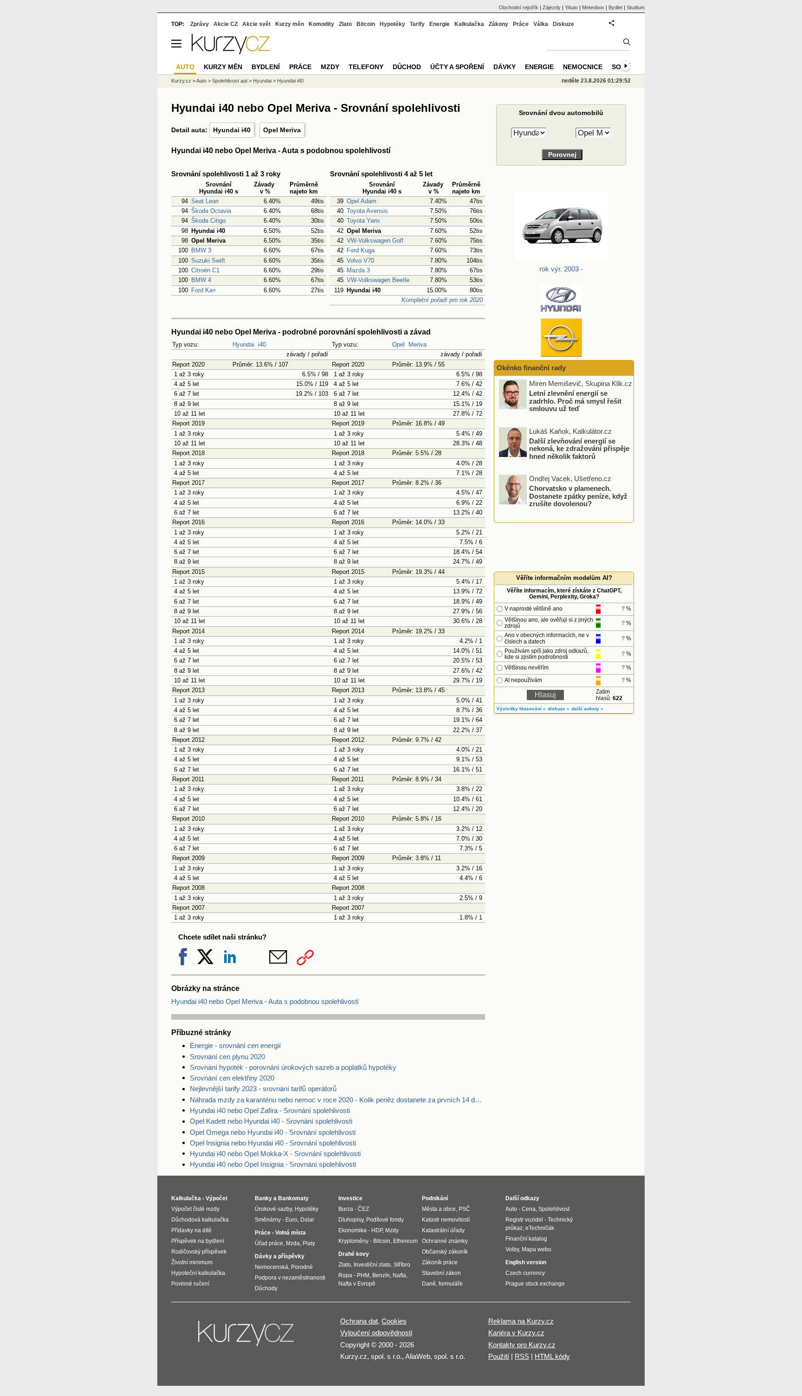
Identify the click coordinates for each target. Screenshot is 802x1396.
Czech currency (525, 1273)
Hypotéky (392, 24)
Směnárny (268, 1219)
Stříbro (402, 1264)
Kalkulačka (469, 24)
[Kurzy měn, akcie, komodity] (247, 1337)
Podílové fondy (385, 1219)
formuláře (451, 1283)
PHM (363, 1275)
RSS (522, 1356)
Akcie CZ (225, 24)
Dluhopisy (350, 1219)
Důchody (266, 1288)
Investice (350, 1198)
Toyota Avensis (367, 210)
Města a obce (439, 1209)
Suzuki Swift (208, 260)
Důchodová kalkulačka (200, 1219)
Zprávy (199, 24)
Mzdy (330, 67)
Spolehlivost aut (229, 81)
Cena (529, 1209)
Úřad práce (269, 1243)
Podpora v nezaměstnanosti (290, 1277)
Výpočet (216, 1198)
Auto (201, 81)
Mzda (293, 1243)
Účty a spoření (457, 67)
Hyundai (243, 344)
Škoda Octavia (211, 210)
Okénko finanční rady (531, 368)
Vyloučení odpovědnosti (376, 1333)
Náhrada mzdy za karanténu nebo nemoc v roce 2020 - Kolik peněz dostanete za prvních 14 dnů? (337, 1100)
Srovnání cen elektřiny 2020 (232, 1078)
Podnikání (435, 1198)
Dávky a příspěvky (279, 1256)
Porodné (302, 1267)
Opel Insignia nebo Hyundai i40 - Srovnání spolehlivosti (273, 1143)
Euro (291, 1219)
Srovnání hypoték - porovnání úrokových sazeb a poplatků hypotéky (293, 1067)
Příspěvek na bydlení (197, 1241)
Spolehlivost (553, 1209)
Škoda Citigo (208, 220)
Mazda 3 (358, 270)
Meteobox (593, 7)
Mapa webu (536, 1249)
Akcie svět (256, 24)
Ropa (345, 1275)
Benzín (381, 1275)
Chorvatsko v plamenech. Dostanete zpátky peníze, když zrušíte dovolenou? (578, 496)
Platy (309, 1243)
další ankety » (587, 708)
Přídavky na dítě (191, 1230)
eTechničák (539, 1228)
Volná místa (290, 1232)
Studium (636, 7)
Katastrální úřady (443, 1230)
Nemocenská (271, 1267)
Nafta (399, 1275)
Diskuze (563, 24)
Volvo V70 (360, 260)
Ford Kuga (361, 250)
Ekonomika (352, 1230)
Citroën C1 (205, 270)
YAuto (571, 7)
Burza (345, 1209)
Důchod (407, 67)
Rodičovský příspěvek (198, 1251)
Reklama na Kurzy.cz (521, 1321)
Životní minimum (192, 1262)
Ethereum (405, 1241)
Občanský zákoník (445, 1251)
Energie (439, 24)
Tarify (417, 24)
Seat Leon (205, 201)
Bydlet (615, 7)
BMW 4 (201, 280)
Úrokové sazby (273, 1209)
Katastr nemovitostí (446, 1219)
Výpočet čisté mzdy (195, 1209)
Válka (540, 24)
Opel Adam (361, 201)
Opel (398, 344)
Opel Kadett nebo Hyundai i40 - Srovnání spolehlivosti (271, 1121)
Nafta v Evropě (356, 1283)
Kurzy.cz (181, 81)
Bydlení (266, 67)
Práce (521, 24)
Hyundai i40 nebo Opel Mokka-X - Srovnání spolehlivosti (275, 1154)
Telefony (366, 67)
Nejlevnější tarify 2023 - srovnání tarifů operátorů (263, 1089)
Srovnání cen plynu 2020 (227, 1057)
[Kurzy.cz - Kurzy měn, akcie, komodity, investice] (231, 52)
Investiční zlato (372, 1264)
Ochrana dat (359, 1321)
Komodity (321, 24)
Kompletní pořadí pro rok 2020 (442, 299)
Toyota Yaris (363, 220)
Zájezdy (552, 7)
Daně (429, 1283)
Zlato (345, 24)
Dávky (504, 67)
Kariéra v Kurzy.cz (516, 1333)
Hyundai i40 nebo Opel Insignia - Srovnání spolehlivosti (273, 1164)
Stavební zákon (441, 1273)
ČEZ (363, 1209)
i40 (262, 344)
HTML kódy (552, 1356)
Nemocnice (582, 67)
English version (525, 1262)
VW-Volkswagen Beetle (378, 280)
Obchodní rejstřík (518, 7)
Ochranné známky (445, 1241)
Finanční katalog (526, 1238)
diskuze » (558, 708)
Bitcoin (365, 24)
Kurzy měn (289, 24)
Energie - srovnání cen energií (235, 1045)
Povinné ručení (190, 1283)
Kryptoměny (353, 1241)
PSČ (464, 1209)
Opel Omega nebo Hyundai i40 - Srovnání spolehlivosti (273, 1132)
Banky (263, 1198)
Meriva (417, 344)
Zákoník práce (440, 1262)
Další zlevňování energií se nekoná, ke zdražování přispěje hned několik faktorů (579, 448)
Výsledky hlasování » (521, 708)
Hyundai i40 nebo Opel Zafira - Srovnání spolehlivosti (270, 1110)
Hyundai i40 (232, 130)
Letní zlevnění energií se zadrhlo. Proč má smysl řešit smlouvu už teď (575, 400)
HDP (376, 1230)
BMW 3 (201, 250)
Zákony (498, 24)
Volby (512, 1249)
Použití (498, 1356)
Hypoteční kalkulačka (198, 1273)
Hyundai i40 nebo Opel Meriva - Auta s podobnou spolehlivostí (265, 1001)
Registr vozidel (524, 1219)
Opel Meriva (282, 130)
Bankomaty (293, 1198)
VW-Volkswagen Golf (375, 240)
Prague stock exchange (535, 1283)
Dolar (307, 1219)
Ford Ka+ (203, 290)
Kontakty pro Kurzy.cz (522, 1345)
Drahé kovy (353, 1254)
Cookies (394, 1321)
